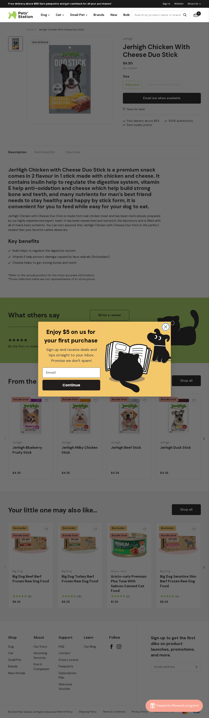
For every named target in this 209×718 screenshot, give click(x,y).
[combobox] (156, 15)
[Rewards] (174, 706)
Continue (71, 385)
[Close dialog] (165, 326)
